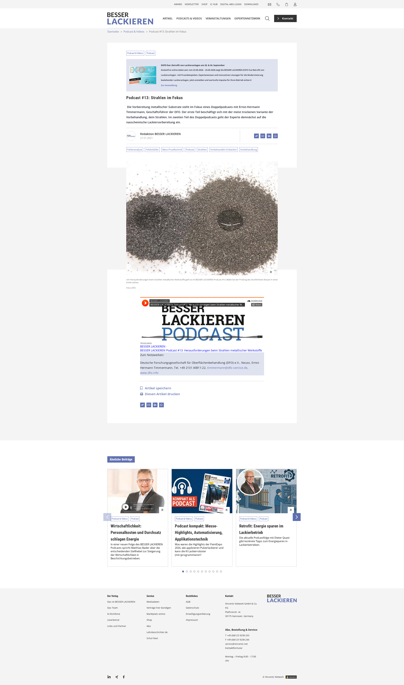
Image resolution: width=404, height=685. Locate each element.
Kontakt (287, 18)
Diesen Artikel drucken (162, 394)
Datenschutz (192, 607)
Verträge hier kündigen (159, 607)
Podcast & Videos (134, 31)
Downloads (251, 4)
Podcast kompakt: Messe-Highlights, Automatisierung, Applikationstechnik (199, 532)
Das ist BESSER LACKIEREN (121, 601)
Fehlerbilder (152, 149)
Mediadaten (153, 601)
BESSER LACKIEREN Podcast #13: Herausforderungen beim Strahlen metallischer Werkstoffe (201, 350)
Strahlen (202, 149)
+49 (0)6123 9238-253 (238, 635)
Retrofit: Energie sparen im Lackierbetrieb (261, 529)
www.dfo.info (149, 373)
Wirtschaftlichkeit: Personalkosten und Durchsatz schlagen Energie (136, 532)
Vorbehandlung (248, 149)
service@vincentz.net (236, 643)
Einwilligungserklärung (198, 613)
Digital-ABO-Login (230, 4)
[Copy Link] (256, 136)
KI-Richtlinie (113, 613)
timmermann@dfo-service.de (227, 368)
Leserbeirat (113, 619)
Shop (204, 4)
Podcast (150, 53)
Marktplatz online (156, 613)
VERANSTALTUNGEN (218, 18)
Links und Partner (116, 626)
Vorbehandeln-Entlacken (223, 149)
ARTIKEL (168, 18)
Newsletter (192, 4)
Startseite (113, 31)
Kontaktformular (234, 647)
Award (178, 4)
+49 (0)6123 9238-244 (238, 639)
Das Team (112, 607)
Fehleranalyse (134, 149)
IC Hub (213, 4)
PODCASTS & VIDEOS (189, 18)
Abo (149, 626)
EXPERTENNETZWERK (247, 18)
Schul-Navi (152, 638)
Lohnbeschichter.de (157, 632)
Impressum (192, 619)
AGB (188, 601)
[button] (187, 571)
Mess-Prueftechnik (172, 149)
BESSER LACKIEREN (152, 346)
